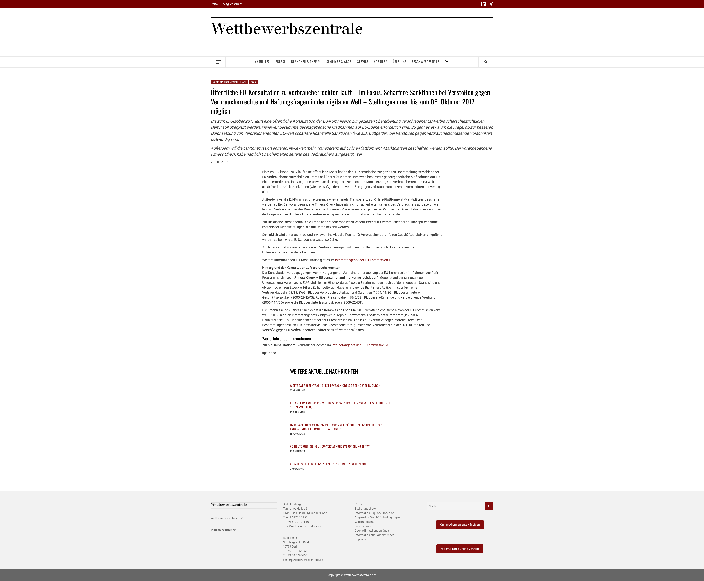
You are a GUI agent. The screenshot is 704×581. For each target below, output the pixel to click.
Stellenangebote (365, 508)
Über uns (399, 61)
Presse (280, 61)
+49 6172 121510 (297, 522)
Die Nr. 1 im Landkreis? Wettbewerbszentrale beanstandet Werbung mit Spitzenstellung (340, 405)
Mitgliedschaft (232, 4)
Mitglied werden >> (223, 529)
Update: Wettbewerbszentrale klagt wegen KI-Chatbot (328, 464)
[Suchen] (489, 506)
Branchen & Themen (306, 61)
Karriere (380, 61)
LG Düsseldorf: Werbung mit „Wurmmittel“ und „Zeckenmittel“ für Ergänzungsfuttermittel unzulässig (336, 426)
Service (362, 61)
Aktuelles (262, 61)
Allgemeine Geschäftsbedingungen (377, 517)
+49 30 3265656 (296, 551)
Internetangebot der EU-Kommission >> (363, 260)
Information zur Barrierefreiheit (374, 535)
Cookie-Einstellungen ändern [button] (373, 530)
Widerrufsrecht (364, 522)
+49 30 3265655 (296, 555)
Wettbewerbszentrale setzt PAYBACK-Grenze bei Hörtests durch (335, 385)
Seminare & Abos (339, 61)
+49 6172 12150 (296, 517)
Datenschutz (363, 526)
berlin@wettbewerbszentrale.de (303, 560)
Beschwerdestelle (425, 61)
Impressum (362, 539)
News (253, 81)
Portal (215, 4)
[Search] (485, 61)
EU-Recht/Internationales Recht (229, 81)
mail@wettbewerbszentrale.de (302, 526)
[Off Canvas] (218, 62)
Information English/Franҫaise (374, 513)
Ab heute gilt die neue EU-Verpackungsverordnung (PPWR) (330, 446)
